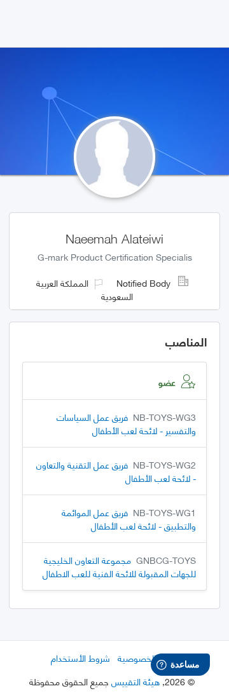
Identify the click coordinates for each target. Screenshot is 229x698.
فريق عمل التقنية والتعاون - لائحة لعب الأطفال (116, 471)
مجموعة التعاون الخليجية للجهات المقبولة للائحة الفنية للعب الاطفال (119, 566)
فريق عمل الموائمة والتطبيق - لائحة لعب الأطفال (129, 518)
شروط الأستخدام (80, 658)
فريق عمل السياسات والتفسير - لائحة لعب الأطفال (126, 423)
